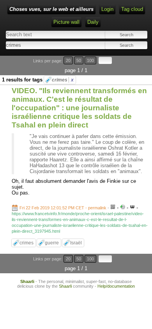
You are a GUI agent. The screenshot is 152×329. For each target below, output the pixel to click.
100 (90, 60)
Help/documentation (116, 286)
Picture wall (66, 22)
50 (78, 60)
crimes (63, 80)
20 (68, 60)
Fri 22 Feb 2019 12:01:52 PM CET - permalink (62, 207)
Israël (76, 243)
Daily (93, 22)
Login (107, 9)
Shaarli (27, 281)
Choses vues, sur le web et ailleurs (51, 9)
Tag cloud (132, 9)
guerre (52, 243)
